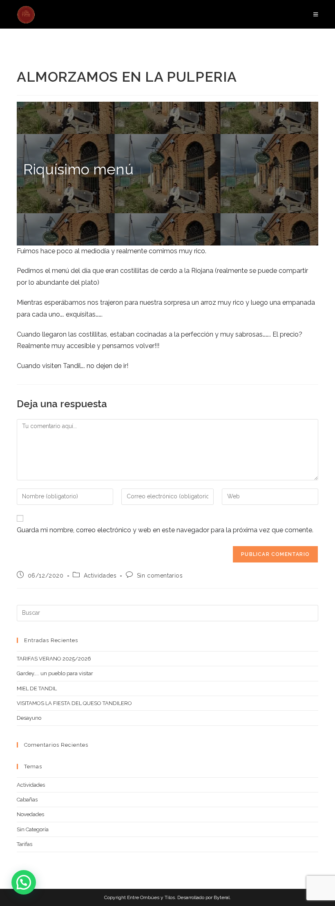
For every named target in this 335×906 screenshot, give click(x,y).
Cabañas (27, 800)
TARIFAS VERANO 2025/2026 (54, 659)
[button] (23, 882)
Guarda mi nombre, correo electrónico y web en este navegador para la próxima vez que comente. (165, 530)
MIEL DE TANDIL (37, 688)
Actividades (100, 575)
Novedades (30, 814)
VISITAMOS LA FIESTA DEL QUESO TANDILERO (74, 703)
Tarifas (24, 844)
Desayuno (29, 718)
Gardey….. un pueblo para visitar (55, 673)
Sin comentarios (160, 575)
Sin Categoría (33, 829)
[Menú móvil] (315, 14)
